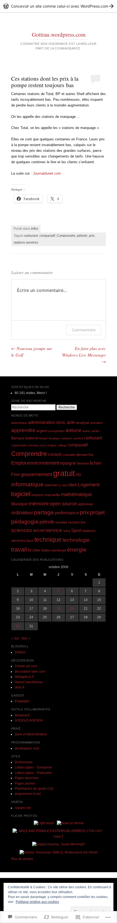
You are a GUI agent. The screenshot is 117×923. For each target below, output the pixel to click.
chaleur (52, 445)
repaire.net (23, 808)
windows (58, 550)
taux (29, 540)
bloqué (43, 438)
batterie (31, 438)
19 (58, 608)
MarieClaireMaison (29, 682)
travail (19, 549)
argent (41, 431)
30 (18, 626)
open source (63, 503)
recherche (76, 522)
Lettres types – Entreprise (33, 767)
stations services (26, 242)
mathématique (76, 494)
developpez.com (27, 748)
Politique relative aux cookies (37, 902)
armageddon (56, 431)
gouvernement (36, 474)
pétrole (82, 236)
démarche (84, 454)
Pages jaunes (25, 783)
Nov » (25, 638)
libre (73, 484)
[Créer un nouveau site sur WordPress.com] (58, 6)
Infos (34, 229)
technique (48, 539)
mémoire (39, 503)
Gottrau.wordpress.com (58, 34)
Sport (76, 530)
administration (41, 422)
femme (83, 463)
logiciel (20, 493)
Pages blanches (27, 778)
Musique (19, 503)
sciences (21, 530)
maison (37, 495)
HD (78, 474)
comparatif (47, 236)
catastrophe (19, 445)
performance (67, 512)
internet (50, 485)
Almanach (22, 715)
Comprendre (66, 236)
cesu (42, 445)
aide (71, 422)
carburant (31, 236)
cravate (68, 454)
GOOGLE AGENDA (29, 720)
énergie (77, 549)
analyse (82, 422)
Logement (89, 484)
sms (66, 530)
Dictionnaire (24, 762)
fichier (95, 463)
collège (62, 445)
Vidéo (46, 550)
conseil (54, 454)
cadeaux (66, 438)
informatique (27, 484)
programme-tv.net (28, 794)
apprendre (23, 430)
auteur (86, 431)
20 (72, 608)
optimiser (85, 504)
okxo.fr (19, 687)
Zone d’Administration (31, 734)
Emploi (18, 463)
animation (96, 422)
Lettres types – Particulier (33, 773)
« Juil (15, 638)
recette (61, 522)
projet (97, 512)
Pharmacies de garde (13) (34, 788)
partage (44, 512)
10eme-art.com (26, 666)
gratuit (64, 473)
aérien (95, 431)
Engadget (22, 701)
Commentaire (84, 329)
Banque (17, 438)
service (53, 530)
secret (39, 530)
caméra (78, 438)
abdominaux (19, 422)
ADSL (61, 422)
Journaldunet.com (47, 173)
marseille (52, 495)
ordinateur (22, 512)
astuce (73, 430)
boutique (54, 438)
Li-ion (63, 485)
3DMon (20, 652)
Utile (36, 550)
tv (30, 550)
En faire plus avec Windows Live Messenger (84, 354)
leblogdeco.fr (24, 677)
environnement (43, 463)
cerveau (33, 445)
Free (15, 474)
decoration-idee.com (30, 671)
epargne (68, 463)
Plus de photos (22, 859)
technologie (76, 540)
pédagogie (25, 521)
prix (91, 236)
